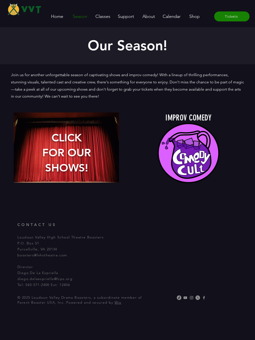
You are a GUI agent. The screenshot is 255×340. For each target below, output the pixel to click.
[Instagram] (191, 297)
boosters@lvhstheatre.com (42, 255)
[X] (197, 297)
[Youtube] (185, 297)
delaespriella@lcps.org (51, 279)
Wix (118, 302)
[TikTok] (179, 297)
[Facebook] (204, 297)
